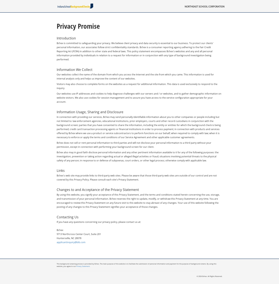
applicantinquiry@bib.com (71, 242)
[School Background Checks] (75, 6)
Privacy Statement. (83, 266)
